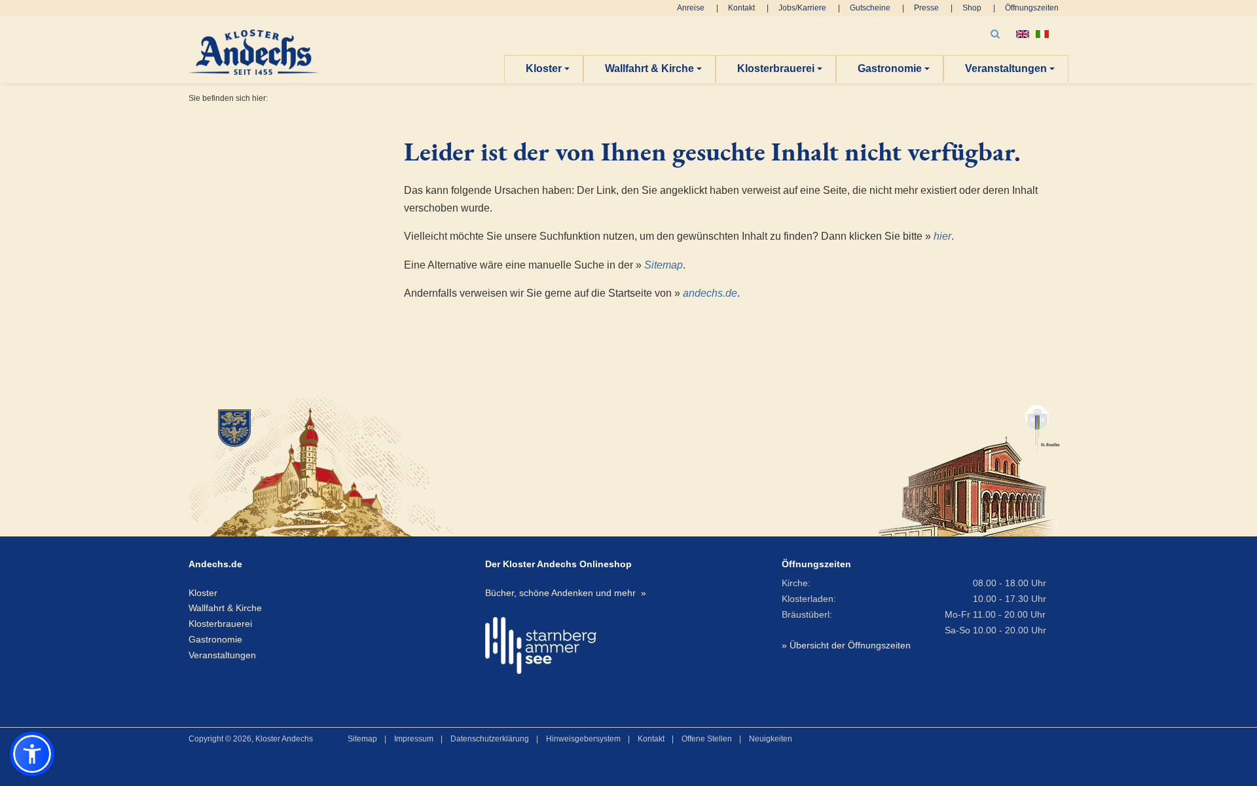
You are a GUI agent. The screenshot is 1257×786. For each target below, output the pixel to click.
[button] (32, 754)
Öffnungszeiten (1032, 7)
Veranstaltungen (1006, 68)
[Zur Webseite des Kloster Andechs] (329, 464)
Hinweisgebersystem (583, 738)
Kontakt (741, 7)
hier (942, 236)
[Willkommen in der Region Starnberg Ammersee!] (540, 645)
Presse (926, 7)
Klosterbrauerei (775, 68)
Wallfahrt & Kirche (649, 68)
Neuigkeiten (770, 738)
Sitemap (663, 265)
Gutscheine (870, 7)
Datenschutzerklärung (489, 738)
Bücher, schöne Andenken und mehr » (565, 593)
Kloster (544, 68)
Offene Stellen (707, 738)
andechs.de (710, 293)
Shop (971, 7)
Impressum (413, 738)
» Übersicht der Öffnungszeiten (846, 645)
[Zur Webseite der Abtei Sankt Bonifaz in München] (969, 464)
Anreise (690, 7)
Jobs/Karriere (802, 7)
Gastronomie (890, 68)
